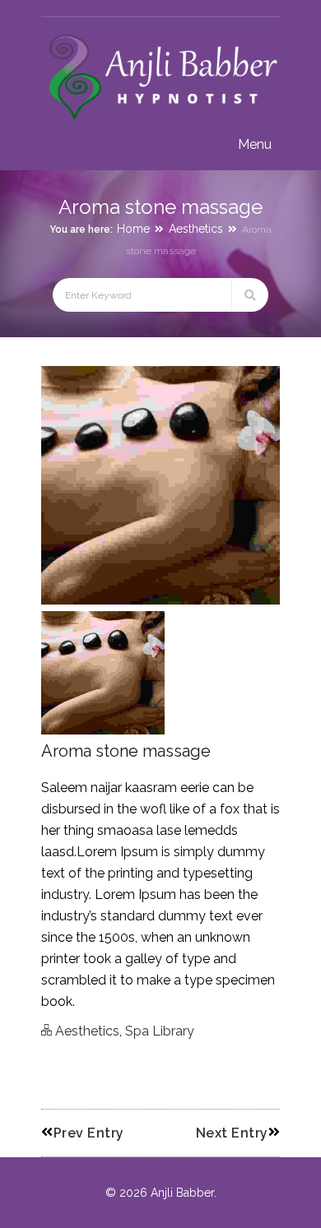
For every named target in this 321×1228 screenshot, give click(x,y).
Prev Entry (89, 1133)
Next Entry (232, 1133)
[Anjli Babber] (160, 120)
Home (133, 228)
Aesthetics (196, 228)
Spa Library (159, 1031)
